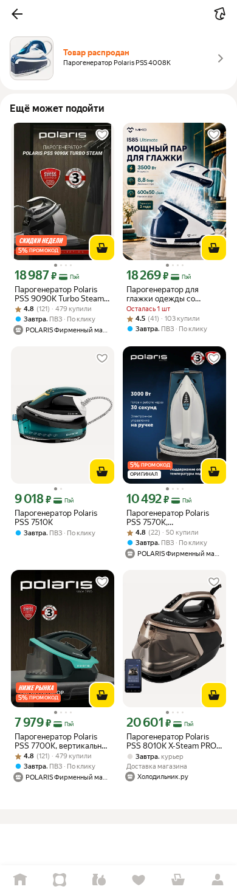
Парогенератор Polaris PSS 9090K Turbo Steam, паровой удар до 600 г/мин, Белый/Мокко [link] (60, 294)
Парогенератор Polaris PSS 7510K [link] (56, 518)
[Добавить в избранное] (102, 135)
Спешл (59, 880)
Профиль (217, 880)
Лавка (98, 880)
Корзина (177, 880)
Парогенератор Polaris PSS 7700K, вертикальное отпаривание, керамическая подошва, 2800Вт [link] (62, 741)
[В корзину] (102, 248)
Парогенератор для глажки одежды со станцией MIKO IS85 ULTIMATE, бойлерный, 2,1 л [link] (173, 294)
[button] (17, 14)
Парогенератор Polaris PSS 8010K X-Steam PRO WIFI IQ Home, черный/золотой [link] (171, 741)
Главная (20, 880)
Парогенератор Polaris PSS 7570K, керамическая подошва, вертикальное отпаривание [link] (171, 518)
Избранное (138, 880)
